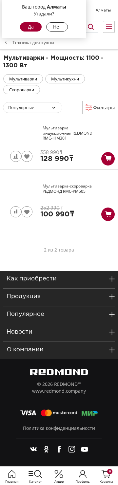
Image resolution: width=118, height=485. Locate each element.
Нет (57, 27)
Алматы (103, 10)
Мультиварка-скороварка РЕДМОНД (67, 188)
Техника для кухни (33, 42)
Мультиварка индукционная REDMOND (67, 133)
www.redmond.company (59, 391)
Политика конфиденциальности (59, 428)
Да (31, 27)
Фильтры (103, 107)
